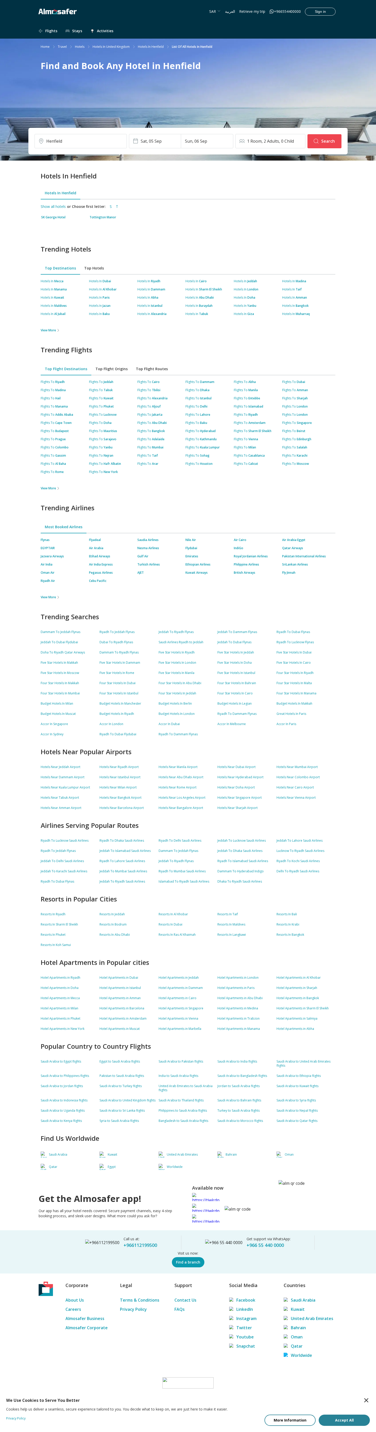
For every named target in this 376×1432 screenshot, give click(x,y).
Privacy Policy (133, 1309)
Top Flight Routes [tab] (152, 368)
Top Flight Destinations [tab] (66, 368)
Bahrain (298, 1327)
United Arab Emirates (312, 1318)
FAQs (179, 1309)
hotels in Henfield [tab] (60, 192)
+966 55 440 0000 (265, 1245)
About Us (74, 1300)
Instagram (246, 1318)
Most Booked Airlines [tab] (63, 526)
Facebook (245, 1300)
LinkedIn (244, 1309)
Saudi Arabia (303, 1300)
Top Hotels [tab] (94, 268)
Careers (73, 1309)
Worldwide (301, 1355)
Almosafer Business (84, 1318)
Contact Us (185, 1300)
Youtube (245, 1336)
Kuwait (298, 1309)
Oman (297, 1336)
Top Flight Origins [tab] (111, 368)
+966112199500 (140, 1245)
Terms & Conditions (139, 1300)
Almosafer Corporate (86, 1327)
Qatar (297, 1346)
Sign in (320, 11)
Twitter (244, 1327)
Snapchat (245, 1346)
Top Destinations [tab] (60, 268)
